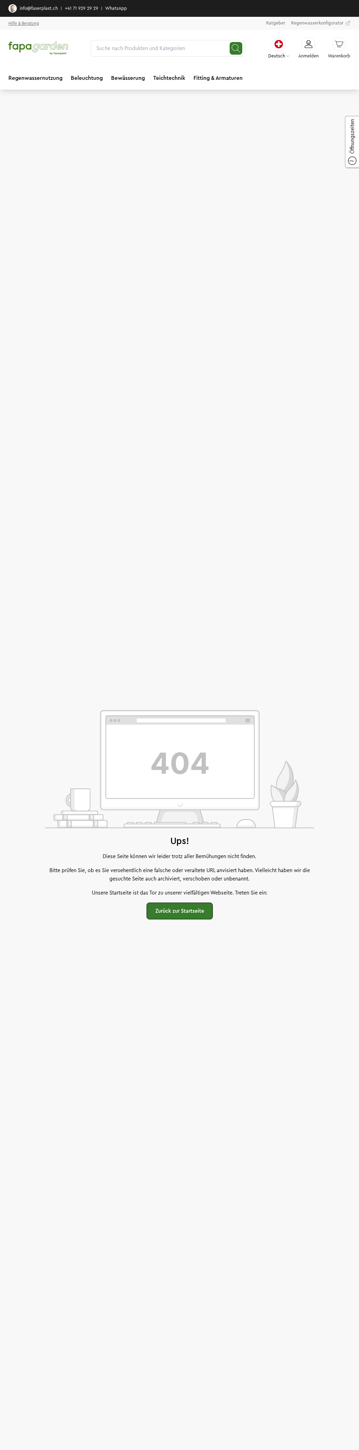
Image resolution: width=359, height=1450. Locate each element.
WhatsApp (116, 8)
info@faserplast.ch (39, 8)
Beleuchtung (87, 78)
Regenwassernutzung (35, 78)
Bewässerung (128, 78)
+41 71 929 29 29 (81, 8)
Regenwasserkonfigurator (317, 23)
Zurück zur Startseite (179, 911)
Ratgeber (275, 23)
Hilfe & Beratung (23, 23)
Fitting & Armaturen (218, 78)
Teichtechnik (169, 78)
